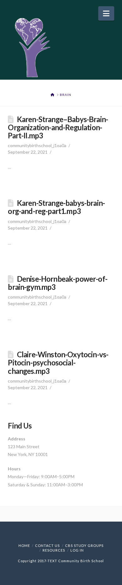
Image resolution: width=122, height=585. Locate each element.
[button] (106, 13)
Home (24, 545)
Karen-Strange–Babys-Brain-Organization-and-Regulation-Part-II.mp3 (58, 127)
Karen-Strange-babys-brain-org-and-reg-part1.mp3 (56, 207)
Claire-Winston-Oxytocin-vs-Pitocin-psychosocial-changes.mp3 (58, 362)
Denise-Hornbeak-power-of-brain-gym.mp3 (57, 283)
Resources (54, 550)
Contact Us (47, 545)
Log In (77, 550)
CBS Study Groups (84, 545)
